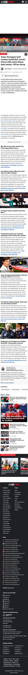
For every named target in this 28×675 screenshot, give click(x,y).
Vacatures (16, 660)
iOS (17, 662)
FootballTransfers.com (8, 645)
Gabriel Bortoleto (7, 527)
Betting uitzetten (7, 662)
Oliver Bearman (6, 515)
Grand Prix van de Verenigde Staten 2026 (14, 574)
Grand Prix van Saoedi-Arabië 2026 (13, 545)
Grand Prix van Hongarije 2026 (12, 561)
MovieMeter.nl (6, 649)
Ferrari (16, 498)
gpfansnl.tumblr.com (9, 609)
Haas (16, 500)
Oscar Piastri (6, 496)
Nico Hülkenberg (7, 529)
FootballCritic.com (19, 645)
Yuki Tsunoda (6, 525)
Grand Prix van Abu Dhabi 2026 (12, 584)
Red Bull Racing (15, 277)
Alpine (16, 490)
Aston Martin (18, 492)
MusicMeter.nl (18, 649)
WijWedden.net (6, 651)
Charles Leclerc (6, 492)
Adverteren (6, 660)
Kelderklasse (18, 651)
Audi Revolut (18, 494)
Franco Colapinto (7, 498)
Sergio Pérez (6, 533)
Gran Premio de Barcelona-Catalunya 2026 (15, 553)
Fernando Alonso (7, 121)
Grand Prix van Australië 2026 (12, 539)
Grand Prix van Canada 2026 (11, 549)
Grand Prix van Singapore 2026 (12, 572)
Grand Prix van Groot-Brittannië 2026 (13, 557)
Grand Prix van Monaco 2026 (11, 551)
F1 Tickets (18, 666)
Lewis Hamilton (5, 134)
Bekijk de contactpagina (8, 639)
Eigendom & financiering (9, 666)
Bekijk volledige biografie (7, 382)
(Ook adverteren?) (11, 588)
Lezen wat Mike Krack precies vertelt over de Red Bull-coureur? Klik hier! (13, 188)
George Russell (6, 513)
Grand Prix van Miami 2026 (11, 547)
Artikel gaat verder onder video (14, 142)
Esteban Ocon (6, 517)
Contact (17, 658)
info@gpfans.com (7, 625)
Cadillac (16, 496)
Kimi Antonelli (6, 511)
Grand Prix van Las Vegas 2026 (12, 580)
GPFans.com (18, 647)
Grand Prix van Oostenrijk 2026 (12, 555)
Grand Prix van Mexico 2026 (11, 576)
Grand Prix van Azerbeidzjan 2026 (13, 569)
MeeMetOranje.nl (19, 653)
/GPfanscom (7, 595)
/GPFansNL (7, 601)
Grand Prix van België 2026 (11, 559)
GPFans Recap (3, 53)
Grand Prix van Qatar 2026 (11, 582)
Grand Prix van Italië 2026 (11, 565)
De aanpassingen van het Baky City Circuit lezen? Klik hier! (12, 165)
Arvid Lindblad (6, 523)
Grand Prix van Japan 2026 (11, 543)
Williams (17, 509)
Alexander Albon (6, 508)
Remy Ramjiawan (8, 68)
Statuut (11, 660)
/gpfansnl (6, 605)
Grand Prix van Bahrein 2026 (11, 570)
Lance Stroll (5, 521)
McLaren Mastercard (19, 502)
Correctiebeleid (16, 664)
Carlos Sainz (6, 509)
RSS (13, 658)
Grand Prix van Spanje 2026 (11, 567)
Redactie (6, 658)
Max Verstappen (5, 389)
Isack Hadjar (6, 502)
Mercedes (17, 504)
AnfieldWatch (6, 653)
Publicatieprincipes (8, 664)
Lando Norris (6, 494)
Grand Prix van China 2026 (11, 541)
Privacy (10, 658)
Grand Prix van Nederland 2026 (12, 563)
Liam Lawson (6, 504)
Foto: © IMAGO (4, 51)
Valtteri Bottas (6, 531)
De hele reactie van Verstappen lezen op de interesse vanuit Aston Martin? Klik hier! (12, 227)
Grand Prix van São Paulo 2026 (12, 578)
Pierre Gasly (5, 500)
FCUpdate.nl (6, 647)
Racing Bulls (17, 506)
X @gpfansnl (6, 597)
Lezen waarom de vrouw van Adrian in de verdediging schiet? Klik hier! (12, 252)
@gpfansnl (6, 599)
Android (14, 662)
